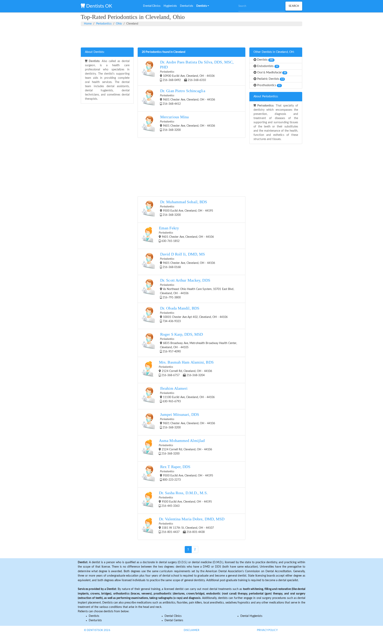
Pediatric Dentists (270, 79)
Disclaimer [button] (191, 630)
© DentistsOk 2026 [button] (97, 630)
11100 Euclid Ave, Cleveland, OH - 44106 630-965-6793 (187, 394)
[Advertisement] (191, 36)
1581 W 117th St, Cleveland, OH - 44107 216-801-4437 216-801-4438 (192, 525)
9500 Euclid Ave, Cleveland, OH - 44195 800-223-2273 (186, 473)
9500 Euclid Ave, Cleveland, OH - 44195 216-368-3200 (186, 208)
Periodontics (104, 23)
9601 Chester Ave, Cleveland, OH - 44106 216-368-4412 (187, 97)
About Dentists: (95, 52)
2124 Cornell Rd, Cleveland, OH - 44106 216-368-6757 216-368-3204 (186, 368)
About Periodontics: (266, 96)
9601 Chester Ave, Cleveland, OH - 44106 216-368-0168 (187, 260)
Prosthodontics (268, 85)
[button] (203, 6)
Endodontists (267, 66)
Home (88, 23)
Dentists (264, 59)
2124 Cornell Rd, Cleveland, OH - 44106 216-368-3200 (185, 447)
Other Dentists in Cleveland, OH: (274, 52)
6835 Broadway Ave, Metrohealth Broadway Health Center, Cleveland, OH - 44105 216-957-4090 (198, 342)
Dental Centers (174, 620)
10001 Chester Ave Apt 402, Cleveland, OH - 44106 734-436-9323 (194, 314)
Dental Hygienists (251, 616)
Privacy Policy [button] (267, 630)
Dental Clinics (173, 616)
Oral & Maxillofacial (271, 72)
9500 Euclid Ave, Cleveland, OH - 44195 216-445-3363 (185, 499)
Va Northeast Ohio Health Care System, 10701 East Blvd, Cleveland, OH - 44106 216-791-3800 (197, 288)
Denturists (95, 620)
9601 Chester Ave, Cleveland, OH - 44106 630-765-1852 (186, 234)
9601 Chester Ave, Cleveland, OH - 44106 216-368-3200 (187, 123)
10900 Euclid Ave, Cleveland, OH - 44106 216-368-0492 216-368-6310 (197, 71)
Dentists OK (98, 6)
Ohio (119, 23)
